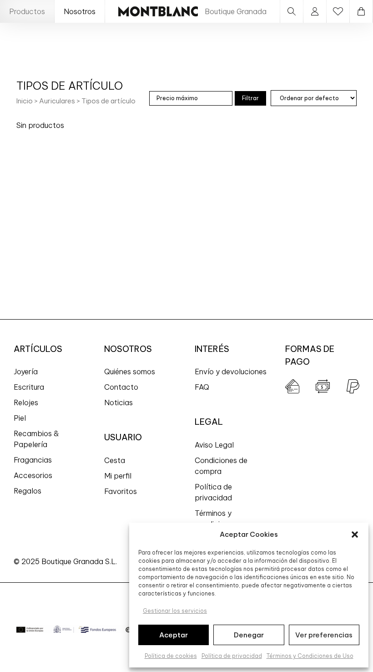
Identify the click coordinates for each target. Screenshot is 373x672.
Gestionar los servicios (175, 610)
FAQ (202, 387)
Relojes (26, 402)
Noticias (118, 402)
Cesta (114, 460)
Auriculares (57, 101)
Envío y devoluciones (231, 371)
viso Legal (216, 444)
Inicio (24, 101)
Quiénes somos (129, 371)
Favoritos (120, 491)
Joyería (26, 371)
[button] (354, 534)
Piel (20, 418)
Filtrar (250, 98)
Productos (27, 11)
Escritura (29, 387)
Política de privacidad (232, 655)
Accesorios (33, 475)
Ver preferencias (324, 635)
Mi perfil (117, 475)
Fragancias (33, 459)
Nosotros (80, 11)
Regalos (27, 490)
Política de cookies (171, 655)
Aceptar (173, 635)
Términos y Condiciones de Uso (310, 655)
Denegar (249, 635)
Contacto (121, 387)
